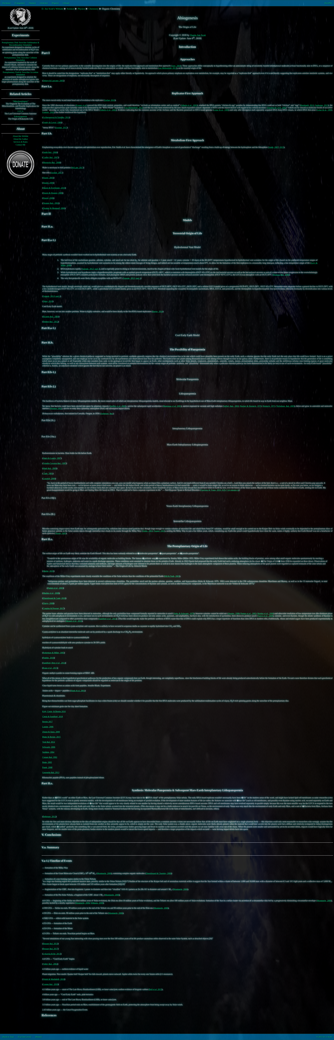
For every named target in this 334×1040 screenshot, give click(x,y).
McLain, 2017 (77, 167)
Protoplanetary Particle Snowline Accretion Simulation (20, 73)
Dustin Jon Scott (198, 35)
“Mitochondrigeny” (21, 101)
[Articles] (44, 3)
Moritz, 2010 (48, 571)
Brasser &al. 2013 (50, 944)
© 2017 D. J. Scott (324, 1037)
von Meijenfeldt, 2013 (167, 68)
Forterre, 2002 (48, 112)
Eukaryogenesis (20, 116)
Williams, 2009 (97, 903)
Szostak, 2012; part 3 (90, 269)
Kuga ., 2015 (50, 668)
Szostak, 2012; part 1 (132, 278)
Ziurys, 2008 (48, 603)
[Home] (38, 1037)
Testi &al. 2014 (48, 742)
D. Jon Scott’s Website (52, 8)
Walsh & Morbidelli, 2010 (53, 979)
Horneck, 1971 (269, 406)
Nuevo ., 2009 (265, 616)
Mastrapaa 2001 (172, 406)
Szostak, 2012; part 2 (51, 296)
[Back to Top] (8, 1037)
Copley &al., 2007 (50, 157)
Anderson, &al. (106, 413)
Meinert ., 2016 (74, 621)
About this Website (20, 136)
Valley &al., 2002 (50, 964)
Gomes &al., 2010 (50, 984)
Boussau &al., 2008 (281, 275)
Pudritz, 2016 (48, 658)
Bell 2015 (155, 989)
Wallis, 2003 (147, 531)
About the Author (20, 139)
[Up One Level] (24, 1037)
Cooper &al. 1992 (49, 757)
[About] (66, 3)
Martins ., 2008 (51, 593)
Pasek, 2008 (47, 767)
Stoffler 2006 (118, 406)
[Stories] (32, 3)
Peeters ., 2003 (55, 588)
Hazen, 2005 (48, 178)
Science (70, 8)
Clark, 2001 (48, 473)
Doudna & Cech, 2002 (276, 107)
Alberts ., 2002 (189, 105)
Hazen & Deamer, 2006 (52, 193)
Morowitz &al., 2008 (51, 162)
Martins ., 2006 (265, 613)
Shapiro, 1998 (233, 613)
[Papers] (55, 3)
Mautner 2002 (56, 408)
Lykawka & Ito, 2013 (52, 954)
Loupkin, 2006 (49, 478)
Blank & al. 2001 (78, 691)
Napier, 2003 (159, 531)
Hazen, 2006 (48, 183)
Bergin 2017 (47, 722)
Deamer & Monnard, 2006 (54, 208)
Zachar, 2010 (109, 100)
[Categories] (20, 3)
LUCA (20, 111)
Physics (81, 8)
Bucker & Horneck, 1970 (250, 406)
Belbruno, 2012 (49, 816)
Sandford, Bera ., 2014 (54, 663)
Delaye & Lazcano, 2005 (53, 81)
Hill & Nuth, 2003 (172, 576)
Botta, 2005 (47, 762)
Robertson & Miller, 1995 (53, 653)
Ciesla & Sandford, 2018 (52, 716)
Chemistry (93, 8)
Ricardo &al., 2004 (51, 316)
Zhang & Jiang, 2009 (51, 732)
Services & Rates (20, 142)
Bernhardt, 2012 (307, 105)
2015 (282, 147)
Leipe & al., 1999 (221, 110)
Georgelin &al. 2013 (50, 772)
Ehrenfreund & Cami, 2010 (54, 598)
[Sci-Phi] (328, 3)
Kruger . (81, 105)
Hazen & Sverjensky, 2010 (54, 188)
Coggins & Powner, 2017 (53, 608)
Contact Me (20, 145)
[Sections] (6, 3)
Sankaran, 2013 (321, 105)
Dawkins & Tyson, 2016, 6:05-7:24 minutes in (220, 490)
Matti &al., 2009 (49, 468)
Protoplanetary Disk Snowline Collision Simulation (20, 59)
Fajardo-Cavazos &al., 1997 (54, 463)
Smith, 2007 (274, 147)
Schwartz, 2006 (48, 747)
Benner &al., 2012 (50, 322)
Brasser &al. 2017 (50, 949)
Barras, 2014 (157, 311)
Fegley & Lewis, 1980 (52, 122)
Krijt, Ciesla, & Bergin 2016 (54, 711)
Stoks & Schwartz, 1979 (184, 613)
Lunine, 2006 (47, 727)
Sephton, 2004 (48, 752)
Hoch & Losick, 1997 (52, 458)
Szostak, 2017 (61, 127)
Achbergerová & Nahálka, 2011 (56, 117)
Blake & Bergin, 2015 (51, 737)
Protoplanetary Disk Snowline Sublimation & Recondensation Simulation (20, 43)
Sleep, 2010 (48, 301)
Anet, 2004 (176, 66)
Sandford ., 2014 (107, 619)
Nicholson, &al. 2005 (285, 406)
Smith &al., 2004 (50, 152)
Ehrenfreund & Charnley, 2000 (158, 873)
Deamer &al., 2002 (51, 203)
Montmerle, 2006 (104, 873)
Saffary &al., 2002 (231, 406)
